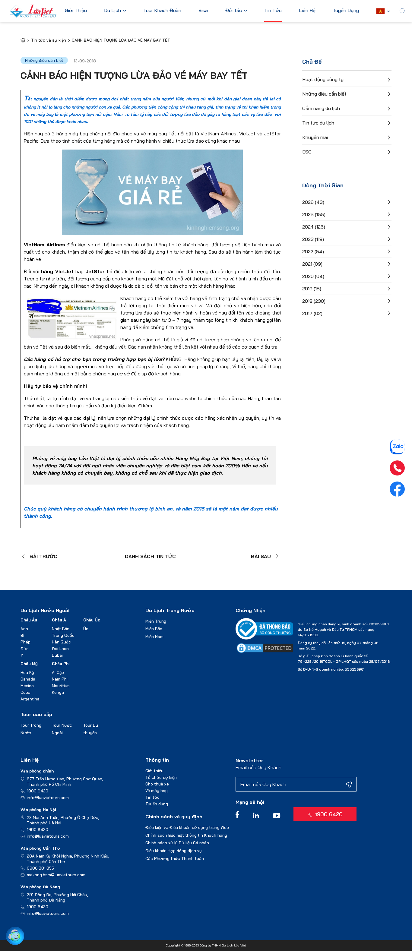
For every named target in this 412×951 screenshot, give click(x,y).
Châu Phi (61, 663)
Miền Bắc (153, 628)
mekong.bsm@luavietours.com (56, 874)
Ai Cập (58, 672)
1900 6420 (37, 790)
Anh (24, 628)
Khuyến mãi (315, 137)
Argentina (30, 699)
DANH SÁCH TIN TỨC (150, 556)
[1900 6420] (397, 468)
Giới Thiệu (76, 10)
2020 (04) (313, 276)
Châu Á (59, 620)
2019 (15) (311, 289)
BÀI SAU (261, 556)
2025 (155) (313, 214)
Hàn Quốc (61, 642)
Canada (28, 679)
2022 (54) (313, 251)
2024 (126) (313, 227)
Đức (25, 648)
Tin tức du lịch (318, 123)
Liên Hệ (307, 10)
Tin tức (152, 797)
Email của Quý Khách (258, 767)
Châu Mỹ (29, 663)
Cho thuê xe (157, 784)
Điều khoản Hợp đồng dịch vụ (173, 850)
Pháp (25, 642)
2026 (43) (313, 202)
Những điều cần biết (324, 94)
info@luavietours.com (48, 797)
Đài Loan (60, 648)
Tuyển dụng (156, 803)
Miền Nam (154, 636)
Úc (85, 628)
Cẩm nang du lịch (321, 108)
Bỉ (22, 635)
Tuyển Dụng (346, 10)
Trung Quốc (63, 635)
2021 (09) (312, 264)
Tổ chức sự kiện (161, 777)
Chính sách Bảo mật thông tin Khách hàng (186, 835)
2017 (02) (312, 313)
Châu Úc (91, 620)
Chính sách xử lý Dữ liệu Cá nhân (177, 842)
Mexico (27, 685)
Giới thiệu (154, 770)
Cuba (25, 692)
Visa (203, 10)
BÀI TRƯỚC (43, 556)
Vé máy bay (156, 790)
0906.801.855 (40, 868)
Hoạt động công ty (323, 79)
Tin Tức (273, 10)
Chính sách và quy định (173, 817)
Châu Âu (29, 620)
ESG (307, 152)
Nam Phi (60, 679)
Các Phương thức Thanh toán (174, 858)
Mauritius (61, 685)
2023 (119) (313, 239)
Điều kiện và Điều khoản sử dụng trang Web (187, 827)
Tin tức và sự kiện (48, 40)
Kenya (58, 692)
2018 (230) (313, 301)
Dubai (57, 655)
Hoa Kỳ (27, 672)
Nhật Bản (60, 628)
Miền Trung (155, 621)
